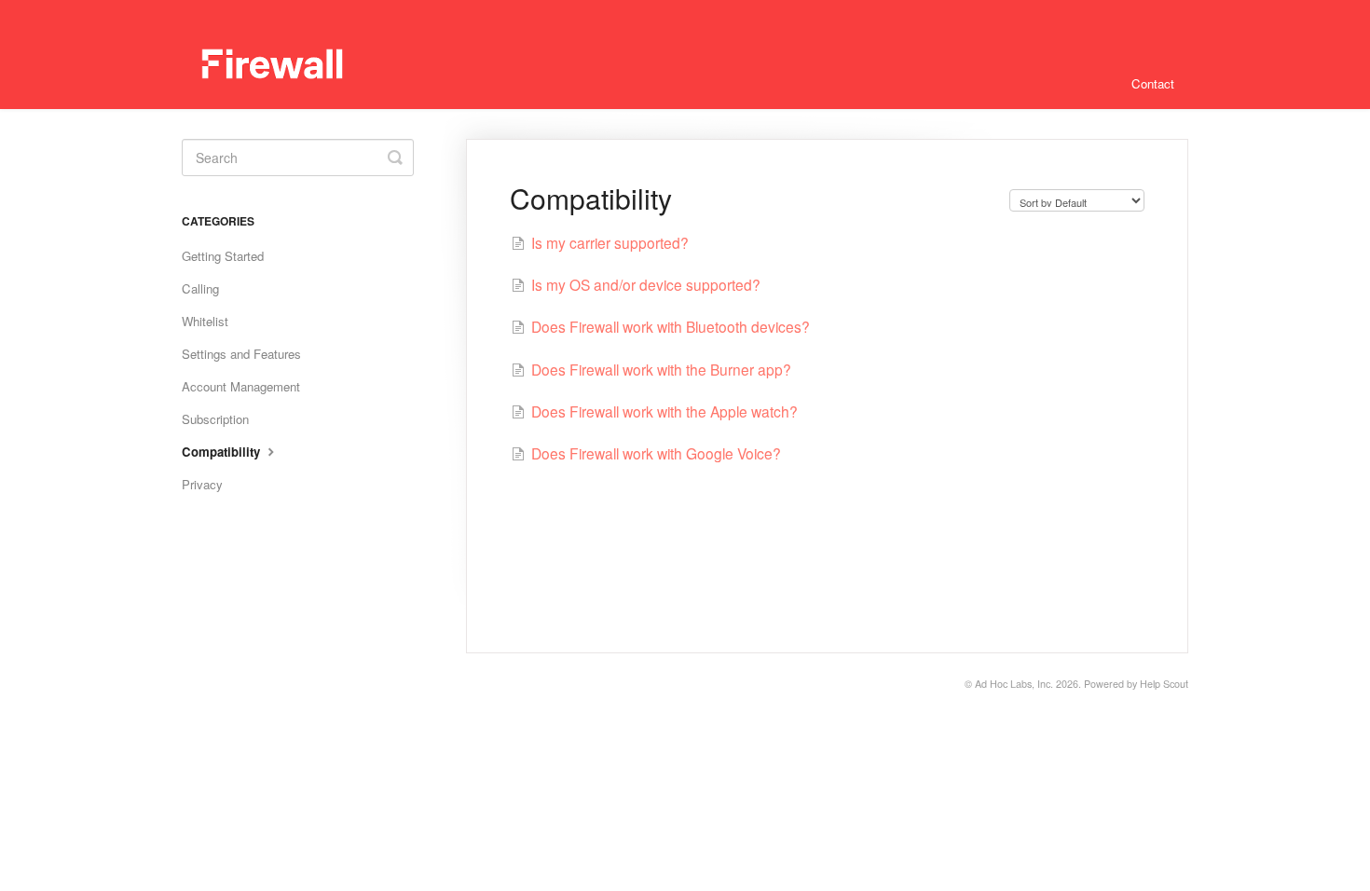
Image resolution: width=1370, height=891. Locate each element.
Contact (1152, 83)
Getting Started (223, 256)
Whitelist (205, 321)
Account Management (241, 386)
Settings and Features (241, 354)
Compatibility (223, 451)
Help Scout (1164, 684)
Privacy (202, 484)
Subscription (215, 419)
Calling (200, 288)
